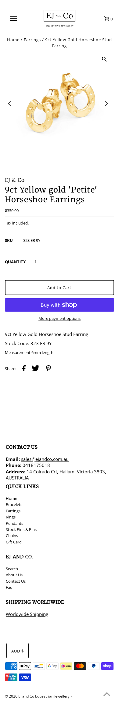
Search (12, 568)
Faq (9, 587)
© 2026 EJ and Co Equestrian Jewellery (37, 696)
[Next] (106, 103)
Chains (12, 535)
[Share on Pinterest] (48, 369)
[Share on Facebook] (24, 369)
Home (13, 39)
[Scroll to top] (107, 695)
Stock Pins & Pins (21, 529)
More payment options (59, 318)
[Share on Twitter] (35, 369)
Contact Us (16, 581)
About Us (14, 575)
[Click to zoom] (104, 58)
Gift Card (14, 542)
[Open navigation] (16, 18)
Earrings (32, 39)
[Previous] (10, 103)
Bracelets (14, 504)
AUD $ (17, 651)
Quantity (15, 261)
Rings (11, 517)
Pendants (14, 523)
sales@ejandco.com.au (45, 459)
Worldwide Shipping (27, 614)
